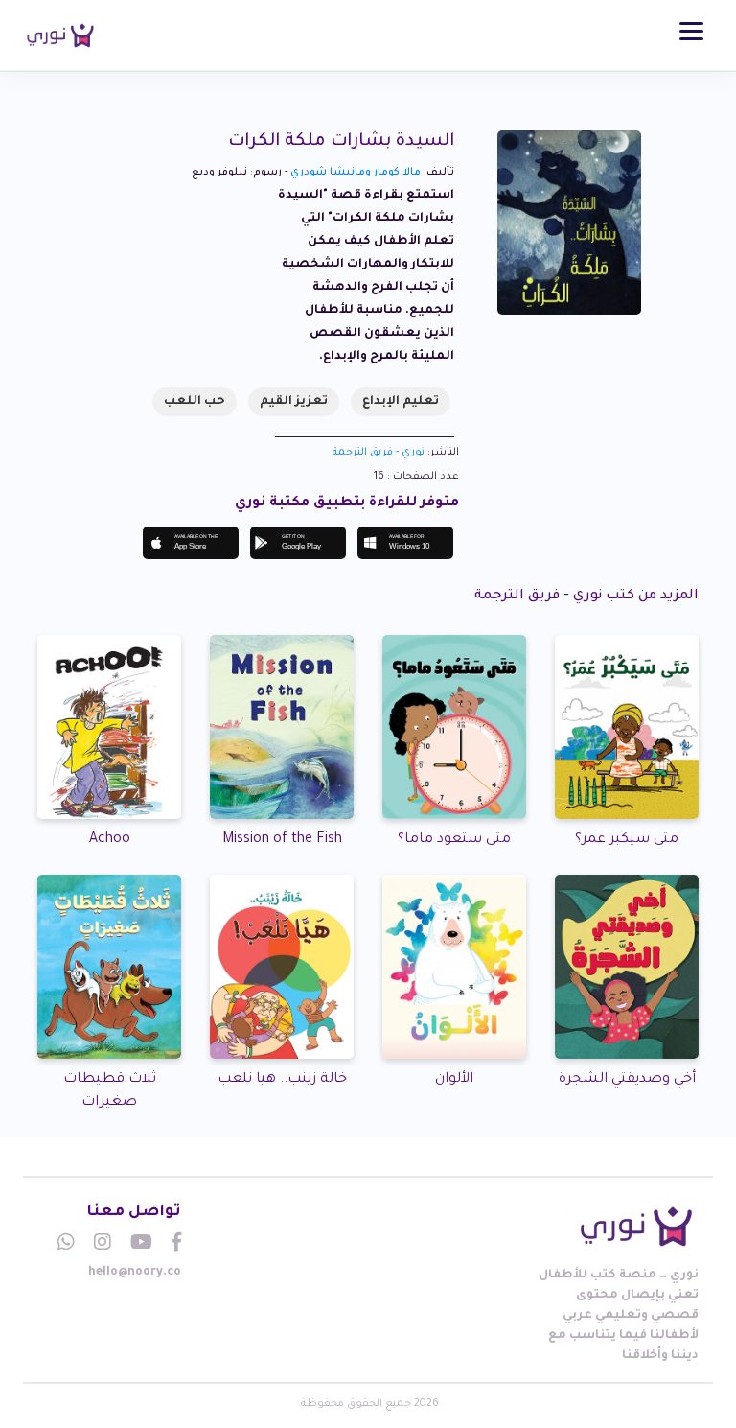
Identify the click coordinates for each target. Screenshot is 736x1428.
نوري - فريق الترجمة (379, 452)
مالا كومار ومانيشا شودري (355, 172)
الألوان (454, 1080)
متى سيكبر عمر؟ (626, 840)
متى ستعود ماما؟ (454, 840)
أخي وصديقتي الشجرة (627, 1080)
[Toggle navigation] (691, 31)
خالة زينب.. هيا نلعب (282, 1080)
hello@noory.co (134, 1272)
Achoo (109, 840)
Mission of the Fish (282, 840)
